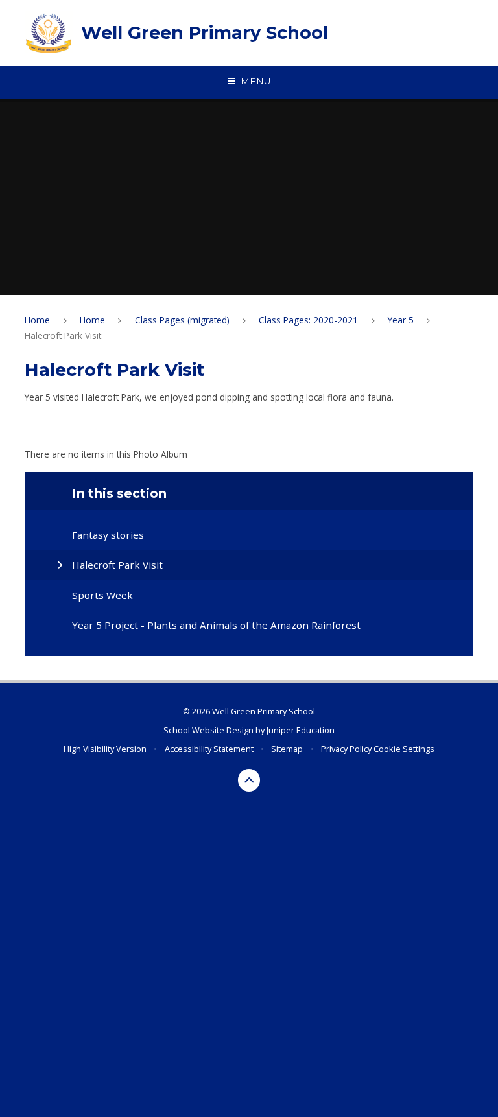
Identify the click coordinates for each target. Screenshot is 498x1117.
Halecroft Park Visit (63, 335)
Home (37, 320)
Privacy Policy (346, 749)
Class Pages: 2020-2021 (308, 320)
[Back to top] (249, 780)
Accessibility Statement (209, 749)
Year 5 (401, 320)
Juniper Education (301, 730)
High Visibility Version (105, 749)
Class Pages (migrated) (182, 320)
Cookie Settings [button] (404, 749)
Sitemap (287, 749)
